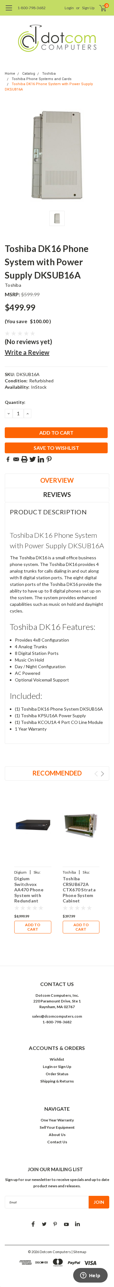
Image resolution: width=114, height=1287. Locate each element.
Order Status (57, 1073)
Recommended (57, 773)
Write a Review (27, 352)
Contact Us (57, 1141)
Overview (57, 480)
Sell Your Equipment (57, 1127)
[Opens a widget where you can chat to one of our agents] (90, 1276)
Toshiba (49, 74)
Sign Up (88, 7)
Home (10, 74)
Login (69, 7)
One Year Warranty (57, 1120)
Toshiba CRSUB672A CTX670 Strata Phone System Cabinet (79, 889)
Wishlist (57, 1059)
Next (102, 774)
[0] (99, 8)
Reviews (57, 494)
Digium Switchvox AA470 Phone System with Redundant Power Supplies (31, 892)
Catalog (28, 74)
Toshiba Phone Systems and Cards (42, 79)
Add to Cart (32, 927)
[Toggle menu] (8, 11)
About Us (57, 1134)
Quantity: (15, 402)
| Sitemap (79, 1252)
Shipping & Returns (57, 1081)
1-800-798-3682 (31, 7)
